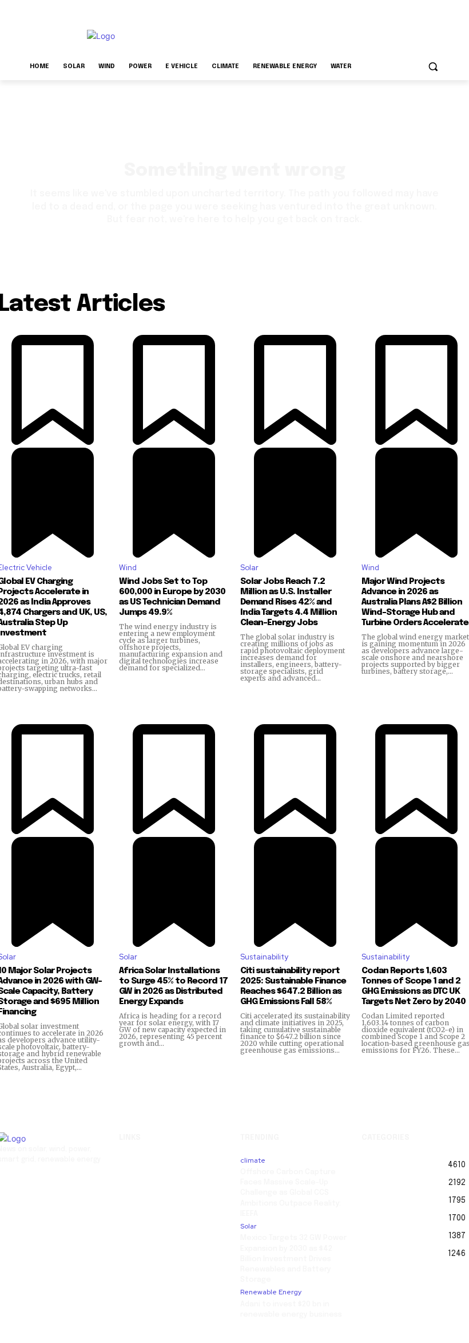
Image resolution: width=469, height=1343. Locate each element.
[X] (50, 1183)
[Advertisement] (312, 34)
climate (252, 1160)
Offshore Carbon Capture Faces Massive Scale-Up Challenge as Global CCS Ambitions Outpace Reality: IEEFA (290, 1193)
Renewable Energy (270, 1292)
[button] (432, 66)
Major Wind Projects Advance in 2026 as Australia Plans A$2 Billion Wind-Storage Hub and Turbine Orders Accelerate (414, 602)
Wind (128, 567)
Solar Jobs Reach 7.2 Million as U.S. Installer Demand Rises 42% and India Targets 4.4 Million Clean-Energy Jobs (288, 602)
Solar (249, 567)
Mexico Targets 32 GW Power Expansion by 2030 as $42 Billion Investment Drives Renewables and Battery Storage (293, 1258)
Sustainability (264, 957)
